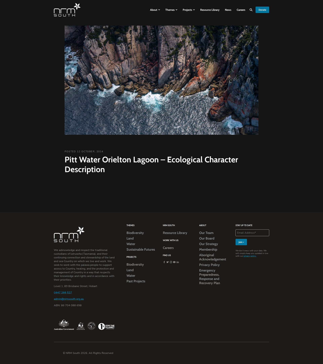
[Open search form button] (251, 10)
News (228, 9)
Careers (241, 9)
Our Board (206, 238)
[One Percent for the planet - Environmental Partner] (106, 326)
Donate (262, 9)
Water (131, 244)
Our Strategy (208, 244)
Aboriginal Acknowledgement (212, 257)
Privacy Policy (209, 265)
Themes (170, 9)
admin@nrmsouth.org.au (69, 299)
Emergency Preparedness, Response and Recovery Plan (209, 276)
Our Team (206, 233)
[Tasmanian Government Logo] (81, 326)
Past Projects (136, 281)
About (153, 9)
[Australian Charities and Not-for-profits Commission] (91, 326)
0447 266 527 (63, 292)
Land (130, 238)
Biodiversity (135, 233)
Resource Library (210, 9)
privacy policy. (250, 256)
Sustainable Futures (141, 249)
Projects (187, 9)
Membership (208, 249)
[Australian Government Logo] (64, 324)
